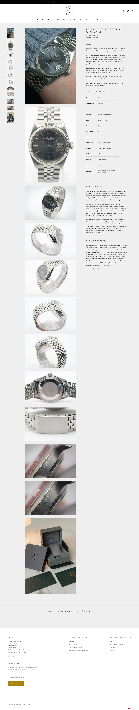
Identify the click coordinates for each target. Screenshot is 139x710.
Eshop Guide (26, 704)
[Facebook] (93, 269)
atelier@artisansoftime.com (21, 650)
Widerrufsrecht (73, 644)
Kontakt (112, 650)
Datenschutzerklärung (75, 647)
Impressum (71, 641)
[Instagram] (13, 656)
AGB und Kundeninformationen (78, 650)
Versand (96, 35)
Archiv (72, 20)
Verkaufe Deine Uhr (56, 20)
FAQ (111, 641)
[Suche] (128, 11)
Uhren (40, 20)
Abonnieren (16, 683)
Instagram (84, 20)
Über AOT (112, 647)
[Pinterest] (98, 269)
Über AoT (98, 20)
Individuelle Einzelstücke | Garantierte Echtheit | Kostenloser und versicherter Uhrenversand (69, 2)
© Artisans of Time (16, 700)
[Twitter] (96, 269)
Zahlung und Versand (116, 644)
